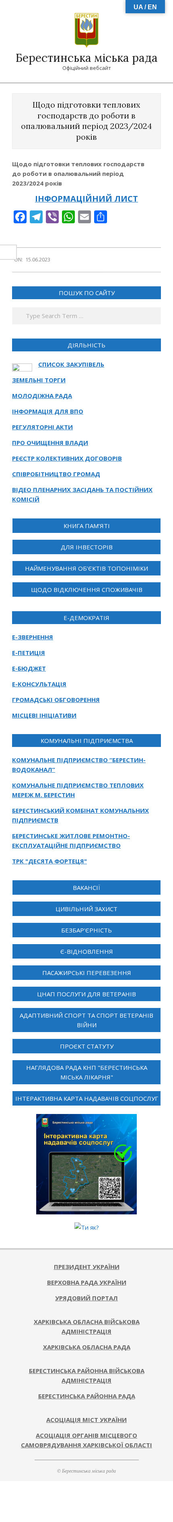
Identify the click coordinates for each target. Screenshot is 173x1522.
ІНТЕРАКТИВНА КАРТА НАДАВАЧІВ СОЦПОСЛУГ (86, 1098)
